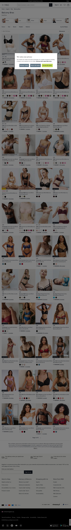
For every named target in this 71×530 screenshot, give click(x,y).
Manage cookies (24, 65)
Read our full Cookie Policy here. (44, 61)
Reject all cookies (35, 65)
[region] (36, 61)
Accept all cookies (47, 65)
